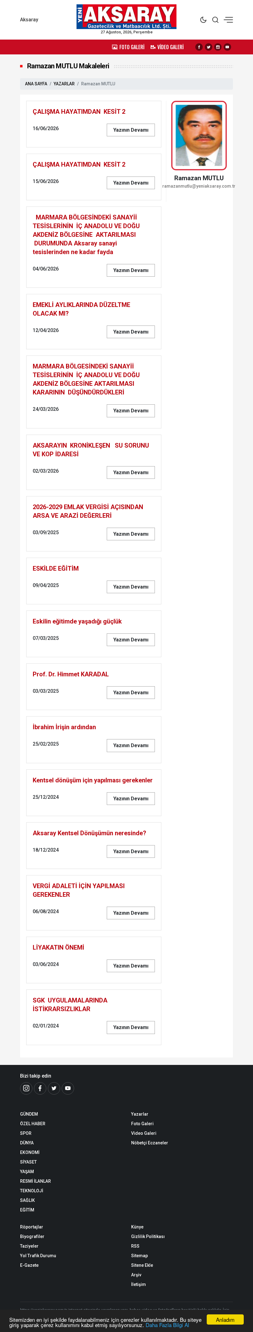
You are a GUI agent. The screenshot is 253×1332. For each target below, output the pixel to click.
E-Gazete (29, 1265)
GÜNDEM (29, 1114)
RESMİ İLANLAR (35, 1181)
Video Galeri (143, 1133)
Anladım (225, 1319)
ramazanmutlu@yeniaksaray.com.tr (198, 186)
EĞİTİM (27, 1209)
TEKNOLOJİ (31, 1190)
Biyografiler (32, 1236)
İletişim (138, 1284)
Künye (137, 1226)
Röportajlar (31, 1226)
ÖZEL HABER (32, 1123)
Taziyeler (29, 1246)
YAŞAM (27, 1171)
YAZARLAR (64, 83)
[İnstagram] (26, 1088)
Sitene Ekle (142, 1265)
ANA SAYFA (36, 83)
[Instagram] (218, 47)
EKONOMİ (29, 1152)
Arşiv (136, 1274)
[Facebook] (199, 47)
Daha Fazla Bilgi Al (167, 1325)
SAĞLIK (27, 1200)
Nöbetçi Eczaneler (149, 1142)
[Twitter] (208, 47)
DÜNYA (27, 1142)
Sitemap (139, 1255)
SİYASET (28, 1162)
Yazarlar (139, 1114)
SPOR (25, 1133)
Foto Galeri (142, 1123)
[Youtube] (227, 47)
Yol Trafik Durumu (38, 1255)
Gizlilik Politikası (148, 1236)
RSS (135, 1246)
